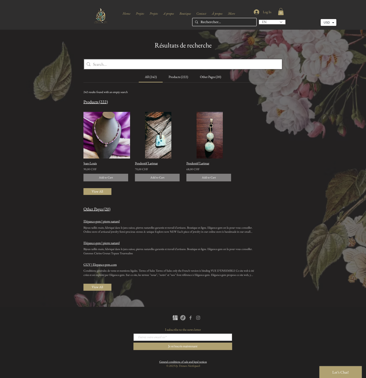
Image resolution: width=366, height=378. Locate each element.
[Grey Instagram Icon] (198, 317)
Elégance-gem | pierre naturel (101, 221)
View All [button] (97, 191)
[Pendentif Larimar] (157, 135)
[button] (281, 11)
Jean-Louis (90, 163)
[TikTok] (183, 317)
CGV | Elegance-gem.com (100, 264)
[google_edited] (175, 317)
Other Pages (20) (96, 209)
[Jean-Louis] (105, 135)
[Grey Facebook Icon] (190, 317)
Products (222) (95, 101)
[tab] (150, 76)
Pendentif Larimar (146, 163)
